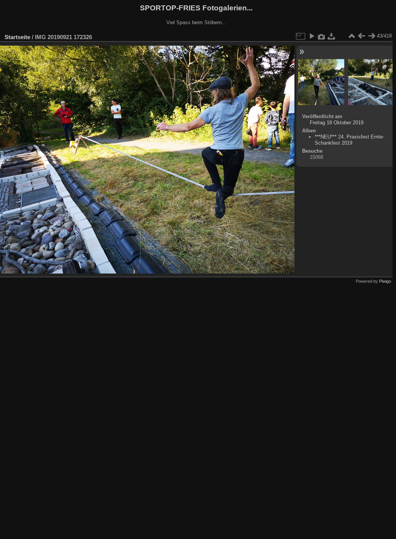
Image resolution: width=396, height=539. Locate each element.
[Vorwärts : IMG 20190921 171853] (371, 36)
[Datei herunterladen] (332, 36)
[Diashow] (312, 36)
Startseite (17, 37)
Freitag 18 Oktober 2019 (336, 122)
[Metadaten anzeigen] (322, 36)
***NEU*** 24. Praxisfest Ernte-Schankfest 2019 (349, 140)
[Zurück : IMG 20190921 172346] (361, 36)
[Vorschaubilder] (352, 36)
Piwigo (385, 281)
